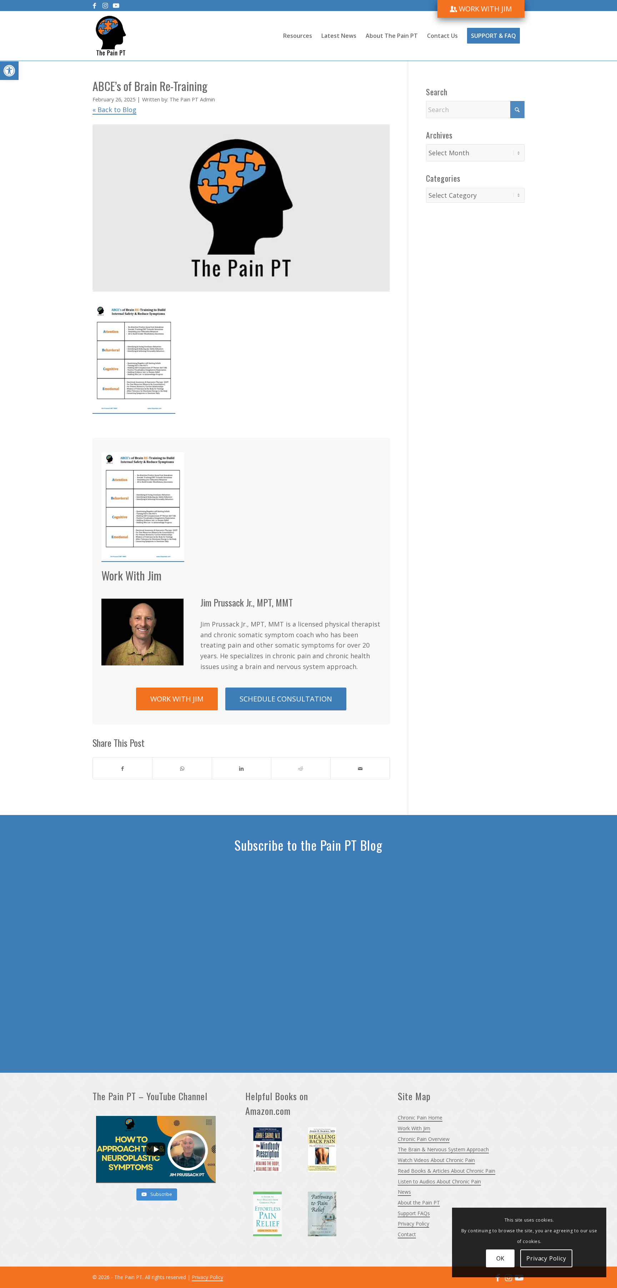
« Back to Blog (114, 109)
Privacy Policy (413, 1223)
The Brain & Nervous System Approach (443, 1149)
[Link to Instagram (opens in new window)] (105, 5)
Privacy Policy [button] (546, 1258)
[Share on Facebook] (122, 768)
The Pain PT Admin (192, 99)
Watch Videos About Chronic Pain (436, 1160)
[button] (9, 70)
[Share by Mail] (360, 768)
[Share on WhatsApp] (181, 768)
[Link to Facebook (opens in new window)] (94, 5)
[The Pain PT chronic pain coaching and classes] (110, 35)
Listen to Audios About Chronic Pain (439, 1181)
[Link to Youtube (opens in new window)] (116, 5)
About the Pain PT (419, 1202)
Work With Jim (414, 1128)
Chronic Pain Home (420, 1117)
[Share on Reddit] (300, 768)
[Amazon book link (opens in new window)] (272, 1154)
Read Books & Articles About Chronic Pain (446, 1170)
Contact (407, 1234)
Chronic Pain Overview (424, 1139)
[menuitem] (481, 9)
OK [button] (500, 1258)
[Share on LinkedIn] (241, 768)
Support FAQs (414, 1213)
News (404, 1191)
